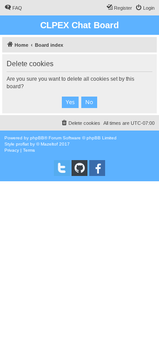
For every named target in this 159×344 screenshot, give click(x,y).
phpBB (37, 137)
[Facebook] (97, 168)
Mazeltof (49, 144)
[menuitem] (13, 8)
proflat (22, 144)
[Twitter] (62, 168)
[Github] (79, 168)
